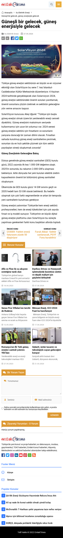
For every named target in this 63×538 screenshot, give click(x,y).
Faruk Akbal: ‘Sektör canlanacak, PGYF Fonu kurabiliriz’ (45, 234)
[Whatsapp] (29, 455)
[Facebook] (3, 455)
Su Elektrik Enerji (23, 12)
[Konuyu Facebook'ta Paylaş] (12, 38)
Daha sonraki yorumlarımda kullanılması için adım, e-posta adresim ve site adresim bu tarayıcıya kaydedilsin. (30, 408)
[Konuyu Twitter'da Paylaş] (17, 38)
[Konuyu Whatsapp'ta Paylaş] (21, 38)
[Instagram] (12, 455)
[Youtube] (21, 455)
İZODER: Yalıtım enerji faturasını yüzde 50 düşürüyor (18, 234)
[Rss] (34, 455)
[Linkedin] (16, 455)
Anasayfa (8, 12)
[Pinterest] (25, 455)
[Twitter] (7, 455)
